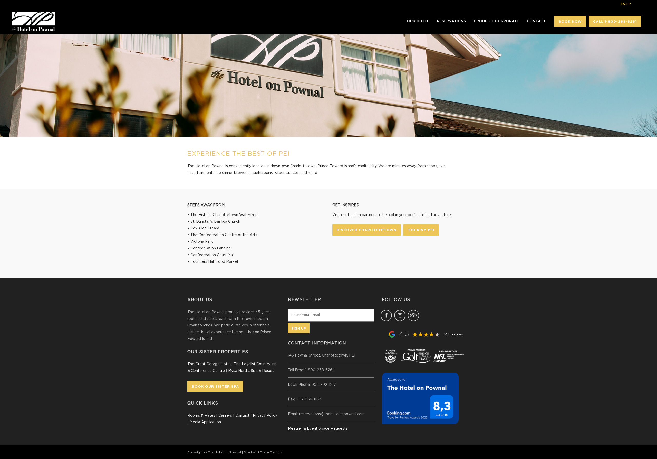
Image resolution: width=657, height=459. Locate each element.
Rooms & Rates (201, 415)
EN (623, 4)
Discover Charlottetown (367, 230)
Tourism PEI (421, 230)
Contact (242, 415)
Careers (225, 415)
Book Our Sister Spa (215, 386)
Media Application (205, 422)
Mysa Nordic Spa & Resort (251, 371)
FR (628, 4)
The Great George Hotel (208, 364)
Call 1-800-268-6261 (615, 21)
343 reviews (453, 334)
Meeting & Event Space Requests (317, 428)
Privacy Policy (265, 415)
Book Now (570, 21)
